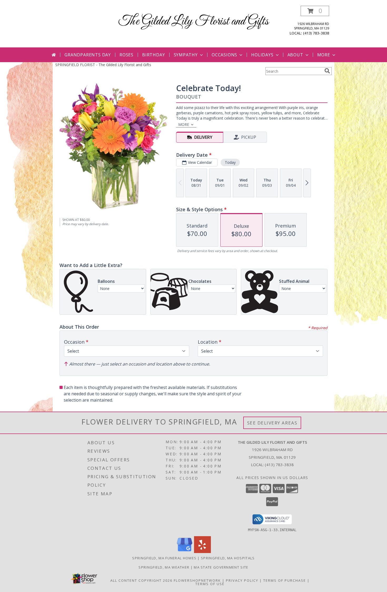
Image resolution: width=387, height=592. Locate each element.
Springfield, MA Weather (163, 567)
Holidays (262, 55)
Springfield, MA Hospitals (228, 558)
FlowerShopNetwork (197, 580)
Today (230, 162)
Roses (126, 55)
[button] (315, 11)
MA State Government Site (221, 567)
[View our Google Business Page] (184, 551)
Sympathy (186, 55)
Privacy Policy (242, 580)
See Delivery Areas (272, 423)
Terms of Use (210, 583)
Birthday (153, 55)
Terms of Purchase (284, 580)
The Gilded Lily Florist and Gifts (193, 21)
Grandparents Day (87, 55)
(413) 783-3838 (316, 33)
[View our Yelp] (202, 551)
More (323, 55)
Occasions (224, 55)
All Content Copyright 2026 (141, 580)
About (295, 55)
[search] (327, 71)
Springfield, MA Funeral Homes (164, 558)
